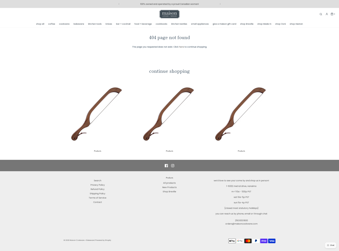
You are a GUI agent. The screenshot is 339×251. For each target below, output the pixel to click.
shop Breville (246, 23)
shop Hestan (296, 23)
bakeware (78, 23)
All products (169, 182)
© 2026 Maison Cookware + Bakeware (79, 240)
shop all (40, 23)
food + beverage (143, 23)
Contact (97, 202)
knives (109, 23)
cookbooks (161, 23)
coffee (51, 23)
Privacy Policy (97, 184)
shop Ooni (280, 23)
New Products (169, 187)
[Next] (220, 4)
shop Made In (264, 23)
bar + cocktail (123, 23)
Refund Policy (97, 189)
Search (97, 180)
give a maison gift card (224, 23)
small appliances (200, 23)
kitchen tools (95, 23)
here (181, 46)
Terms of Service (97, 197)
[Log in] (326, 14)
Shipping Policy (97, 193)
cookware (64, 23)
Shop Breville (169, 191)
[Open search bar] (320, 14)
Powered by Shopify (103, 240)
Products (97, 151)
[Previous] (119, 4)
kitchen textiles (179, 23)
